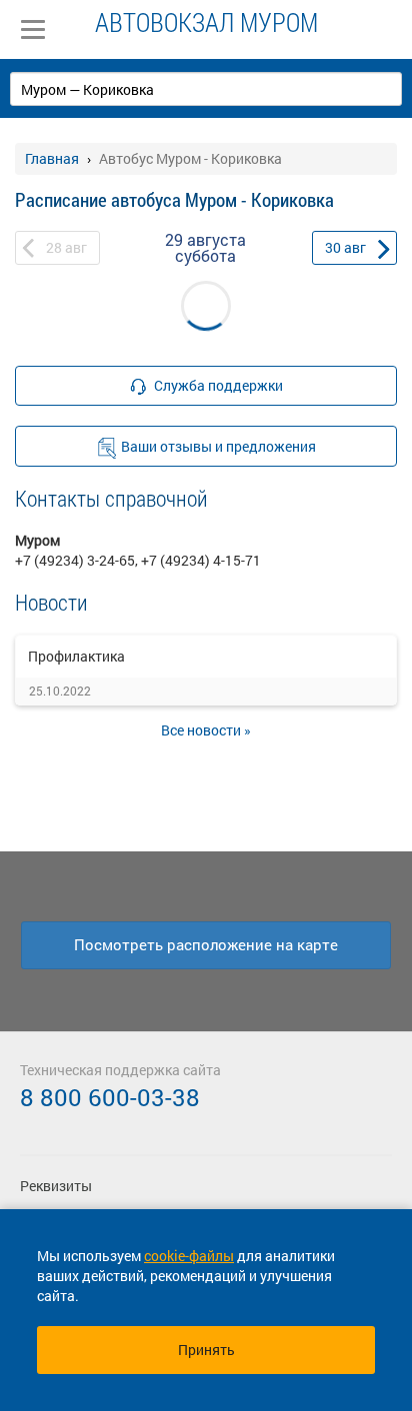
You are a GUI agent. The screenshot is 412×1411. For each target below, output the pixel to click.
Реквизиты (56, 1185)
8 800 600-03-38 (110, 1097)
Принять (206, 1349)
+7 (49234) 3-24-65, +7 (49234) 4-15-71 (138, 560)
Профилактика (76, 656)
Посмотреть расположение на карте (206, 944)
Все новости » (206, 729)
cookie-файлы (189, 1255)
